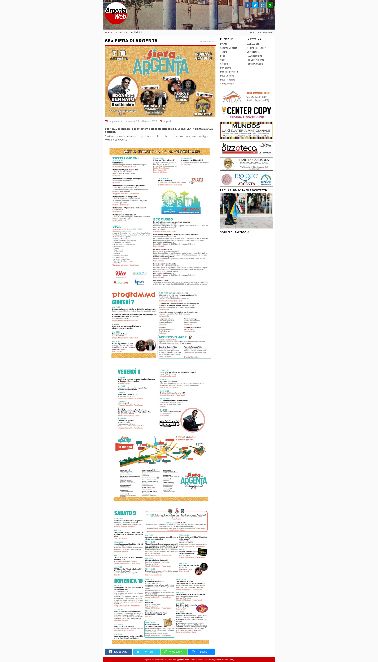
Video (223, 59)
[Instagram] (262, 5)
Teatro (223, 51)
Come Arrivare (227, 83)
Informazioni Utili (229, 71)
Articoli (224, 63)
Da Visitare (225, 67)
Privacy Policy (214, 659)
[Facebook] (248, 5)
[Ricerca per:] (270, 5)
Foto (222, 55)
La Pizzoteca (253, 51)
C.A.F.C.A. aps (253, 43)
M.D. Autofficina (254, 55)
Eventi (212, 41)
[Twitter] (255, 5)
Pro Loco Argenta (255, 59)
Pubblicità (136, 32)
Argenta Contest (228, 47)
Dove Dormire (227, 75)
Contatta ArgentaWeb (261, 32)
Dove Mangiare (227, 79)
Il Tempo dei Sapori (256, 47)
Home (108, 32)
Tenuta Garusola (255, 63)
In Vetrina (121, 32)
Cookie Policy (228, 659)
